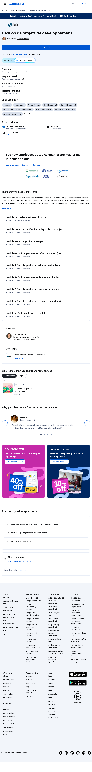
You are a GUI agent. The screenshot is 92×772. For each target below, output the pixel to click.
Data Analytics (8, 610)
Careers (6, 687)
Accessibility (53, 694)
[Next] (87, 423)
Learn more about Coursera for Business (23, 165)
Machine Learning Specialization (54, 646)
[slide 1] (41, 434)
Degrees (6, 709)
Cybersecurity (8, 607)
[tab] (9, 376)
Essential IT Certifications (76, 628)
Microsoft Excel (8, 624)
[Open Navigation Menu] (5, 4)
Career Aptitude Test (78, 601)
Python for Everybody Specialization (53, 659)
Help (50, 690)
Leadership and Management (39, 10)
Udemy (5, 735)
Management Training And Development (17, 109)
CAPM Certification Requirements (77, 605)
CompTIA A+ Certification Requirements (76, 612)
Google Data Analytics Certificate (33, 614)
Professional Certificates (7, 698)
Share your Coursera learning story (78, 660)
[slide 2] (44, 434)
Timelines (7, 105)
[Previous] (5, 423)
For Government (9, 717)
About (5, 676)
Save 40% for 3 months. (65, 16)
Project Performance (43, 109)
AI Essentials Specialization (53, 602)
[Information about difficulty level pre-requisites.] (23, 79)
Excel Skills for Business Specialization (53, 633)
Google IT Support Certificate (32, 620)
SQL (4, 634)
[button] (27, 114)
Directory (51, 705)
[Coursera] (16, 4)
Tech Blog (29, 696)
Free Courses (8, 731)
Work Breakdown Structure (65, 109)
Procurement (19, 105)
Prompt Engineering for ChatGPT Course (55, 652)
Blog (27, 687)
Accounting (7, 597)
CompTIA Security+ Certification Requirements (78, 621)
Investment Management (12, 114)
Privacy (51, 687)
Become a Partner (9, 724)
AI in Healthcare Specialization (53, 620)
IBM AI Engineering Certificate (32, 640)
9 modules (7, 69)
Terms (50, 683)
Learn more (35, 54)
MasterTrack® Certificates (8, 704)
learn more (24, 570)
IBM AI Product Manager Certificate (33, 646)
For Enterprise (8, 713)
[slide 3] (47, 434)
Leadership (7, 683)
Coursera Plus (8, 694)
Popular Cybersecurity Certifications (76, 653)
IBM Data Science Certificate (32, 652)
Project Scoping (34, 105)
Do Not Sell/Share (54, 718)
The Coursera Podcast (31, 691)
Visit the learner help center (20, 561)
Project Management (10, 627)
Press (50, 676)
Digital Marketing (9, 614)
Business (21, 10)
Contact (51, 697)
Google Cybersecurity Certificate (31, 606)
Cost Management (50, 105)
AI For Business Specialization (53, 608)
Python (5, 631)
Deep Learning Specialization (53, 626)
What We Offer (8, 679)
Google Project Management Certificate (31, 627)
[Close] (86, 16)
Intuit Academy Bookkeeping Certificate (31, 659)
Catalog (6, 690)
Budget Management (68, 105)
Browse (11, 10)
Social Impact (8, 727)
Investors (51, 679)
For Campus (7, 720)
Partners (29, 679)
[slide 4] (51, 434)
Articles (51, 701)
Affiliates (51, 708)
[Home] (3, 10)
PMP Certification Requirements (77, 646)
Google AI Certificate (33, 601)
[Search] (73, 4)
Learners (29, 676)
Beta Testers (30, 683)
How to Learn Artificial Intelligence (78, 640)
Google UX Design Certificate (32, 634)
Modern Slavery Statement (54, 713)
